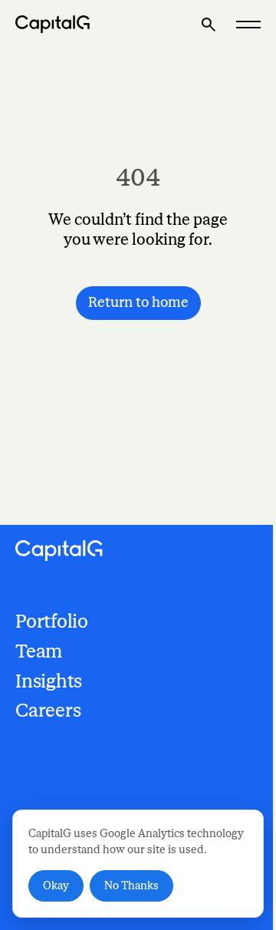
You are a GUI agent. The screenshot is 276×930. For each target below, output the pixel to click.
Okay (56, 885)
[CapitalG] (52, 24)
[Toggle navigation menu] (248, 24)
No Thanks (131, 885)
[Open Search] (208, 24)
